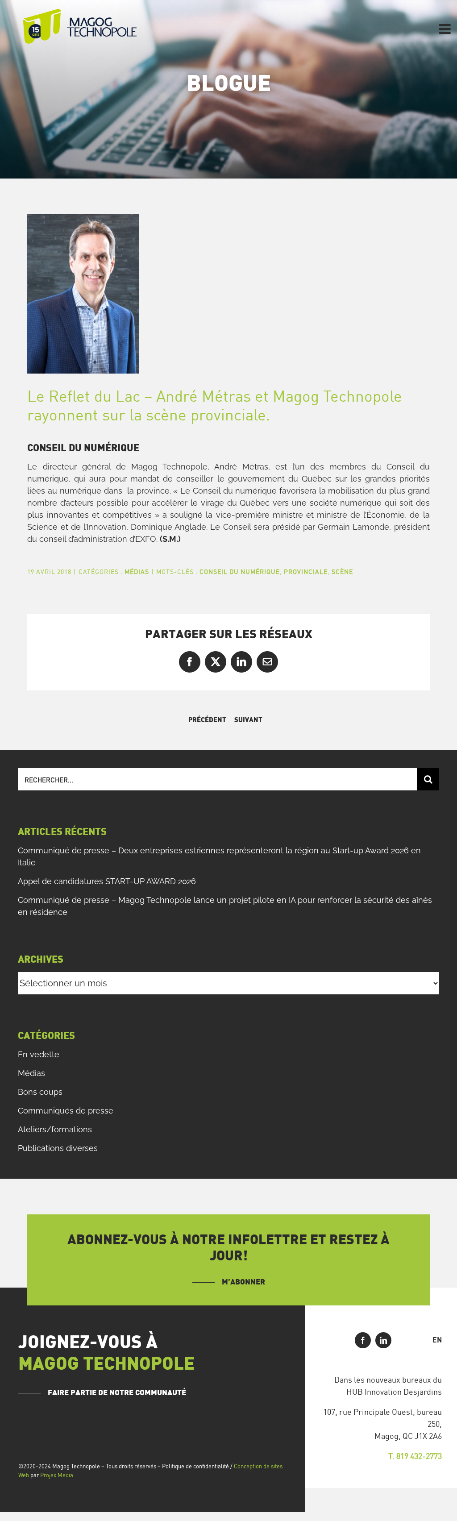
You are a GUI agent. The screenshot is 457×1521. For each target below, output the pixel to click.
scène (342, 571)
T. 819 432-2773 (415, 1456)
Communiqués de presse (65, 1110)
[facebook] (363, 1340)
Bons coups (40, 1092)
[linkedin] (383, 1340)
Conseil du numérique (239, 571)
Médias (137, 571)
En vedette (38, 1054)
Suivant (248, 720)
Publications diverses (58, 1148)
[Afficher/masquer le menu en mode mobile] (446, 29)
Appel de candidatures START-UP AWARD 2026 (107, 881)
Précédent (207, 720)
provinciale (306, 571)
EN (437, 1339)
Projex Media (56, 1475)
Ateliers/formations (55, 1129)
